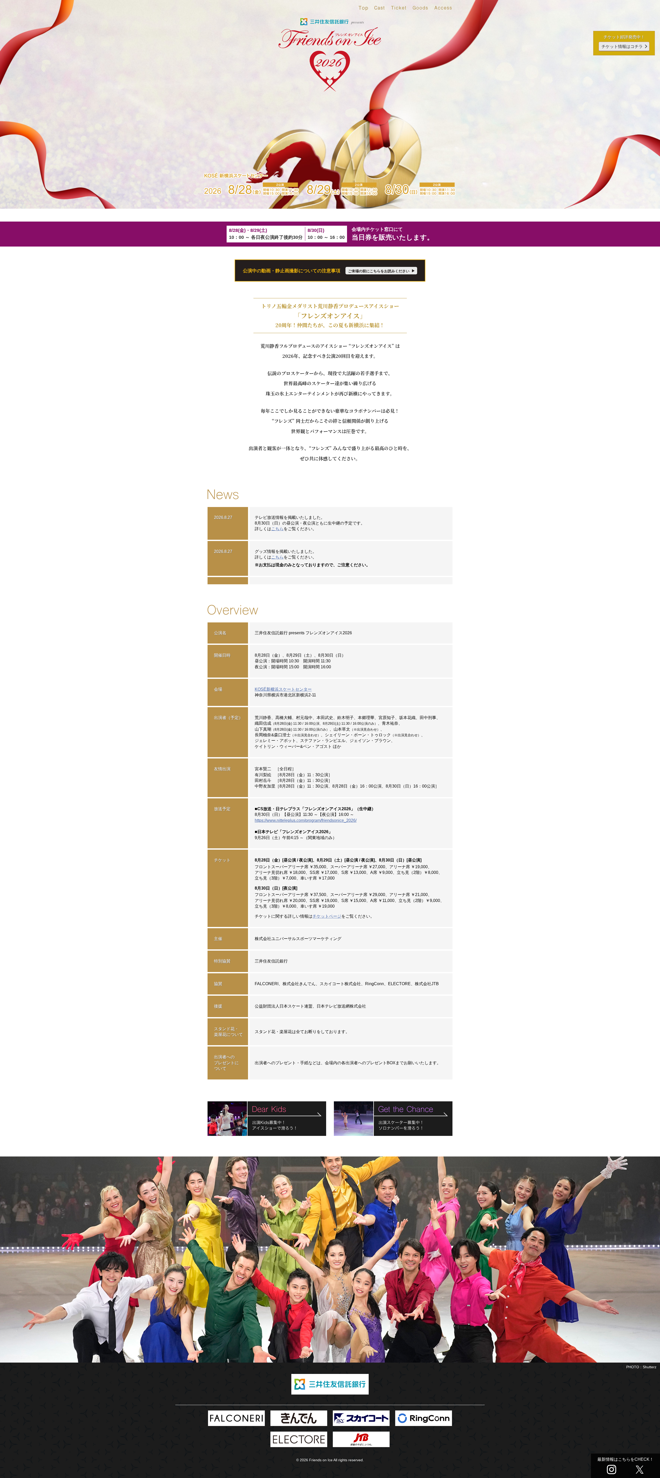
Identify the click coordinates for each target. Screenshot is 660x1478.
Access (443, 9)
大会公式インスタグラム (611, 1469)
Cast (379, 9)
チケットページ (326, 916)
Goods (420, 9)
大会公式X (639, 1469)
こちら (277, 529)
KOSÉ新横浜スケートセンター (283, 689)
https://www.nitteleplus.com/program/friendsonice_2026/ (306, 820)
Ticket (399, 9)
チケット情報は (622, 46)
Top (363, 9)
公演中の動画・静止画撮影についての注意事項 (326, 270)
